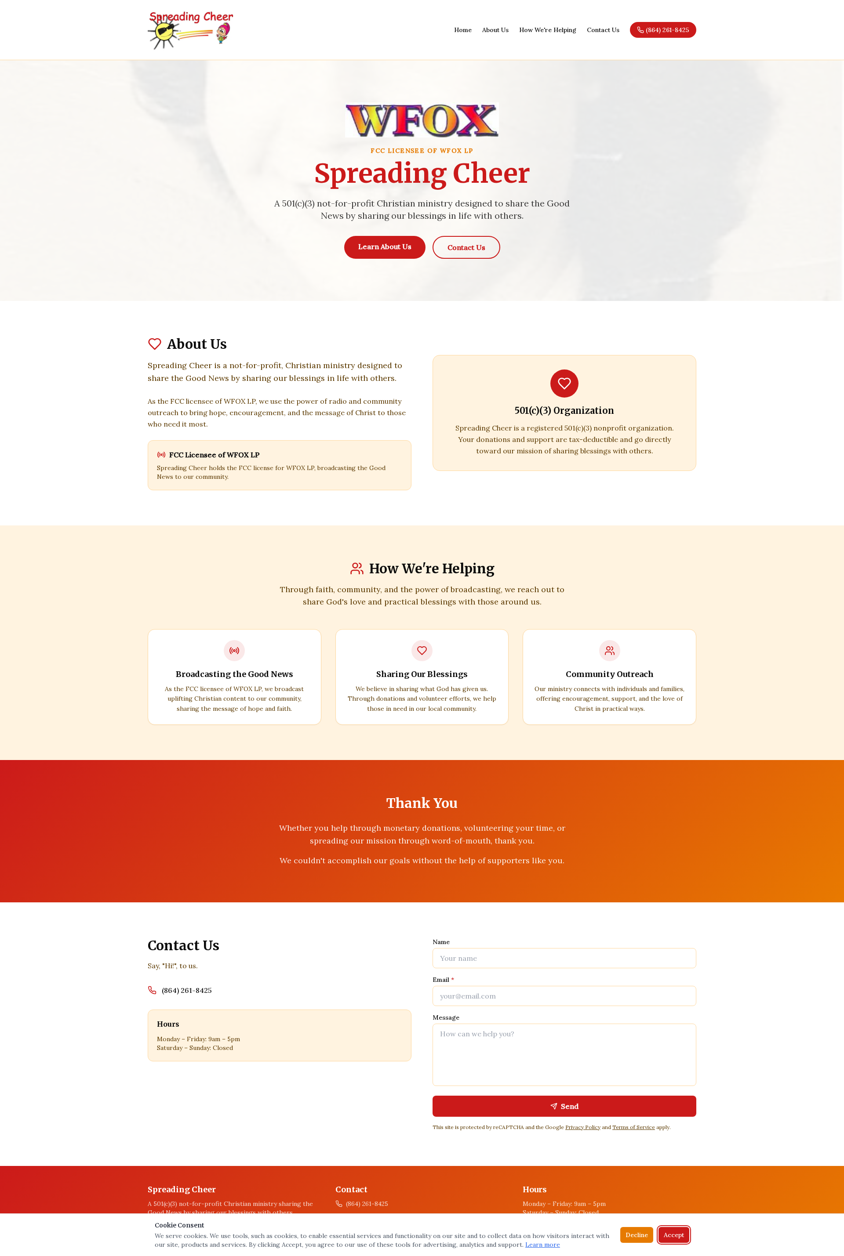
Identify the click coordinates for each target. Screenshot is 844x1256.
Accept (674, 1235)
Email (443, 980)
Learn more (542, 1245)
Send (569, 1106)
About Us (495, 30)
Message (446, 1017)
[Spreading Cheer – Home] (191, 30)
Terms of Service (633, 1127)
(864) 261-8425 (667, 30)
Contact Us (603, 30)
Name (441, 942)
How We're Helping (547, 30)
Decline (637, 1235)
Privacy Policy (582, 1127)
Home (463, 30)
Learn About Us (384, 246)
